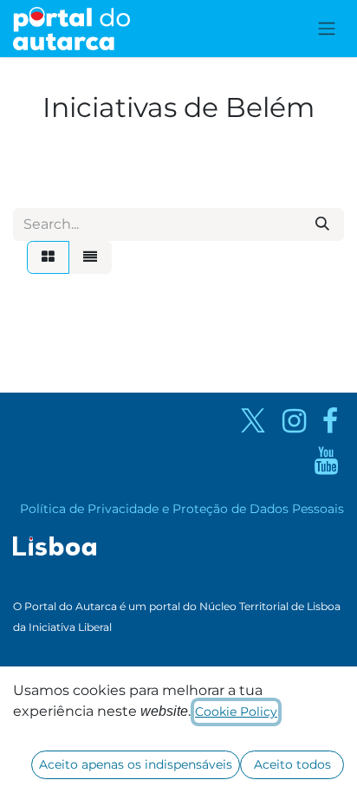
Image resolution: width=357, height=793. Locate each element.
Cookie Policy (236, 711)
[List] (90, 257)
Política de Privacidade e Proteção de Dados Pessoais (182, 509)
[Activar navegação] (326, 29)
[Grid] (48, 257)
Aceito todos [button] (292, 764)
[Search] (322, 224)
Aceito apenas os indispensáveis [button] (135, 764)
